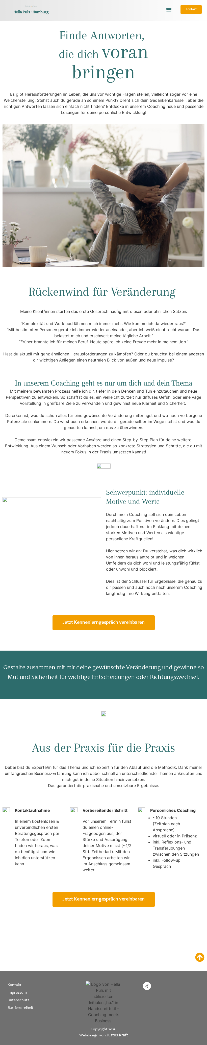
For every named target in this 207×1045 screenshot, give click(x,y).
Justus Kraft (117, 1035)
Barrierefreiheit (20, 1008)
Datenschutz (18, 1000)
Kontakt (14, 985)
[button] (169, 9)
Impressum (17, 993)
